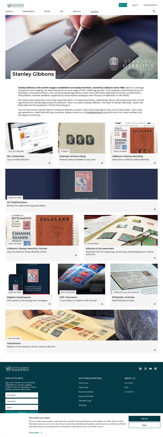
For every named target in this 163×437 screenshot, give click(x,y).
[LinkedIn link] (155, 368)
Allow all (144, 419)
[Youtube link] (150, 368)
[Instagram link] (145, 368)
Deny (144, 425)
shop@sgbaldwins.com (96, 112)
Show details (34, 433)
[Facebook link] (140, 368)
